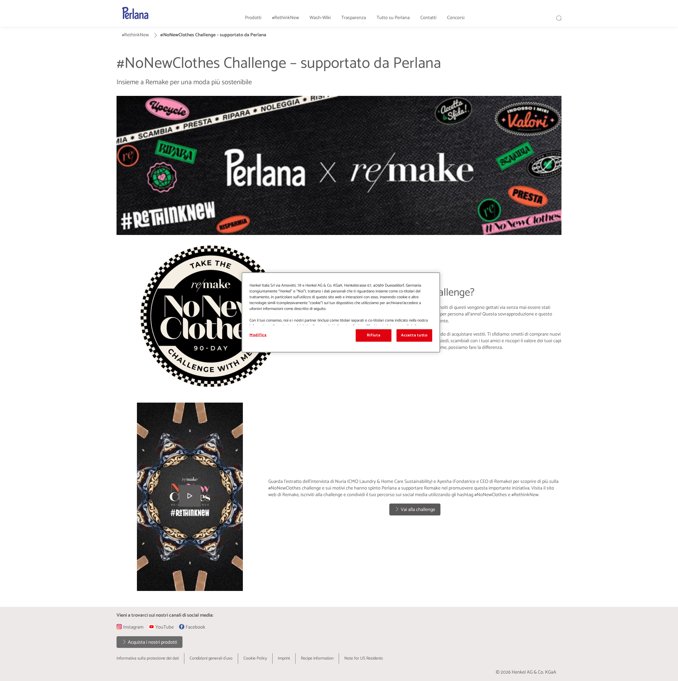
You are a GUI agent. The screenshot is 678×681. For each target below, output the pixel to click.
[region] (341, 312)
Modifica (258, 335)
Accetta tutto (414, 335)
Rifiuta (373, 335)
